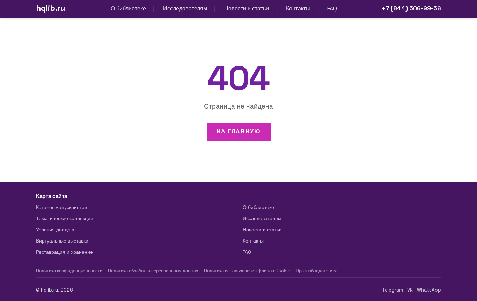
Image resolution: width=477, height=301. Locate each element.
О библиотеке (128, 8)
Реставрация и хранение (64, 252)
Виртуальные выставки (62, 241)
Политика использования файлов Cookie (247, 271)
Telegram (392, 290)
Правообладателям (316, 271)
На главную (239, 131)
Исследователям (185, 8)
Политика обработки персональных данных (153, 271)
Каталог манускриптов (61, 207)
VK (410, 290)
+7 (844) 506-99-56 (411, 8)
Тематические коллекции (64, 218)
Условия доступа (55, 229)
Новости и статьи (246, 8)
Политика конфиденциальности (69, 271)
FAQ (332, 8)
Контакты (298, 8)
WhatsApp (429, 290)
